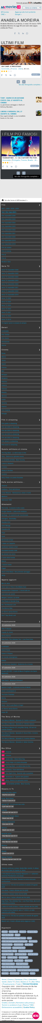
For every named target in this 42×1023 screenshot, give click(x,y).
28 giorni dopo (32, 932)
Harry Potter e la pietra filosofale (12, 477)
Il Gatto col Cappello (8, 543)
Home (4, 979)
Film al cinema (6, 251)
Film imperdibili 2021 (9, 233)
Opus (29, 938)
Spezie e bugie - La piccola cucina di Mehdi (16, 687)
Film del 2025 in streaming (10, 427)
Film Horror (5, 338)
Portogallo (16, 160)
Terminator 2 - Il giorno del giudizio (17, 777)
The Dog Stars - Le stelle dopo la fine (14, 453)
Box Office (36, 982)
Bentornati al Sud (7, 540)
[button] (36, 1016)
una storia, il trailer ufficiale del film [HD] (15, 890)
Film (25, 979)
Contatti (12, 1003)
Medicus (4, 845)
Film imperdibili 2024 (9, 223)
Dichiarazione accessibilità (12, 1007)
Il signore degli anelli (9, 970)
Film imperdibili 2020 (9, 237)
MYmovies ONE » (5, 13)
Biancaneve (33, 941)
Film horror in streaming (9, 445)
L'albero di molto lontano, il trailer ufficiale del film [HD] (20, 906)
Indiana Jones (12, 957)
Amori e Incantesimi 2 (9, 691)
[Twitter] (19, 33)
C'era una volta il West (9, 792)
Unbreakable (23, 957)
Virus (4, 957)
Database (18, 979)
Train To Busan (6, 629)
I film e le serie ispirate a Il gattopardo (14, 941)
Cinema (11, 979)
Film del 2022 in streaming (10, 437)
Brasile (30, 160)
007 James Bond (20, 954)
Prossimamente (9, 984)
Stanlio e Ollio (6, 839)
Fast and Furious (22, 964)
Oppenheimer (18, 944)
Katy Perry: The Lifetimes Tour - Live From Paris (17, 639)
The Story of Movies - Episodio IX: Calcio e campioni (19, 720)
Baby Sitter (28, 944)
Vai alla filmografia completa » (30, 84)
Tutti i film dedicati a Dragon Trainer (13, 938)
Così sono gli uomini (8, 594)
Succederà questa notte (9, 550)
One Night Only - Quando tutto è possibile (19, 773)
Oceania (4, 486)
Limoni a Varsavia (7, 463)
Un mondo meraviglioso (9, 657)
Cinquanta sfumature (25, 951)
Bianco (4, 561)
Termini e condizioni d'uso (12, 1005)
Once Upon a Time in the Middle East (14, 587)
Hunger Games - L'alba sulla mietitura (14, 511)
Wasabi (4, 851)
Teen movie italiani (8, 964)
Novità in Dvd (6, 262)
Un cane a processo (11, 66)
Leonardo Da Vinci (19, 948)
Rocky (32, 973)
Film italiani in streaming (10, 441)
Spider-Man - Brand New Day (15, 759)
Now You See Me (7, 935)
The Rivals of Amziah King (10, 601)
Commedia (5, 69)
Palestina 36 (6, 529)
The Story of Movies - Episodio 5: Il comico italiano (18, 738)
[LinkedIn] (23, 33)
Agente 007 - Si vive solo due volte (13, 804)
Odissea (8, 755)
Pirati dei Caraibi (7, 954)
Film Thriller (6, 334)
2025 (12, 208)
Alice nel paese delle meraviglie (28, 970)
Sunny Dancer (6, 636)
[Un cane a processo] (20, 55)
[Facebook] (15, 33)
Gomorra (23, 932)
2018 (36, 160)
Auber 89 (5, 712)
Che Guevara (14, 973)
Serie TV (11, 982)
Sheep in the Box (7, 470)
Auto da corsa (32, 954)
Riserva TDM (28, 1005)
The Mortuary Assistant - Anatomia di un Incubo (17, 664)
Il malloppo (5, 646)
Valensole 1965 (7, 500)
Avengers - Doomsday (9, 518)
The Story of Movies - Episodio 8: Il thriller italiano (18, 724)
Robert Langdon (7, 961)
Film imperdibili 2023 (9, 226)
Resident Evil (6, 522)
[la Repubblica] (38, 3)
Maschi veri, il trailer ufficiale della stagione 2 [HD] (18, 921)
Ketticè (4, 660)
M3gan (17, 935)
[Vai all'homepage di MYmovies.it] (10, 8)
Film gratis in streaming (9, 423)
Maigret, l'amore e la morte (10, 597)
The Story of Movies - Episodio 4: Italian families (17, 742)
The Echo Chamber (8, 694)
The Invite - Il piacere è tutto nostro (13, 508)
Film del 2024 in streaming (10, 430)
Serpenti (4, 701)
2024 (20, 69)
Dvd (17, 982)
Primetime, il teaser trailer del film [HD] (14, 894)
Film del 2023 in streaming (10, 434)
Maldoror (5, 496)
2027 (3, 208)
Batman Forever (7, 857)
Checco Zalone (7, 944)
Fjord (3, 536)
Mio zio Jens (6, 583)
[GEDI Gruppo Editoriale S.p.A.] (30, 3)
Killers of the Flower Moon (10, 816)
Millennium (28, 961)
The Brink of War (7, 608)
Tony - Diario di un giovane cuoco (13, 456)
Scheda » (35, 75)
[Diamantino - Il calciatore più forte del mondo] (20, 146)
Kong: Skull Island (8, 798)
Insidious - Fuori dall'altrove (11, 489)
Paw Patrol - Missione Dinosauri (12, 680)
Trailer (18, 984)
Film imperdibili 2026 (9, 215)
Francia (14, 69)
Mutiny (4, 698)
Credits (4, 1003)
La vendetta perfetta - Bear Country (13, 460)
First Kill (4, 810)
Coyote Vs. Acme (7, 632)
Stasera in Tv (26, 982)
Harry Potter (19, 961)
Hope (3, 533)
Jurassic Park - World (9, 951)
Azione (4, 345)
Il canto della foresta (8, 557)
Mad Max (5, 973)
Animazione (5, 342)
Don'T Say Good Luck (9, 615)
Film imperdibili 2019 (9, 240)
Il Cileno (4, 467)
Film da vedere (6, 247)
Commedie (5, 331)
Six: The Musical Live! (9, 604)
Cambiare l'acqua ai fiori (10, 547)
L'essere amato (7, 565)
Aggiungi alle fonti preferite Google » (25, 13)
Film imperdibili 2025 (9, 219)
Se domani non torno (8, 554)
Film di (4, 254)
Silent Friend (6, 650)
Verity (3, 575)
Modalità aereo (7, 833)
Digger (4, 568)
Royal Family (6, 948)
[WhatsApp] (27, 33)
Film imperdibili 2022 (9, 230)
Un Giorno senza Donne (10, 612)
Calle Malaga (6, 526)
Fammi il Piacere (7, 653)
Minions (4, 932)
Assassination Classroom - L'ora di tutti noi (16, 590)
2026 (8, 208)
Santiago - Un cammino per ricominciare (15, 515)
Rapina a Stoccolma (8, 822)
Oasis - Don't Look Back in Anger (12, 705)
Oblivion (4, 828)
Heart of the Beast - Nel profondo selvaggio (16, 572)
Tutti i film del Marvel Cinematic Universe (15, 967)
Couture (4, 474)
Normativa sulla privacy (25, 1003)
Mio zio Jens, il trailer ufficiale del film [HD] (16, 897)
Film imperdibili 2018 (9, 244)
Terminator (24, 973)
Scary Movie (13, 932)
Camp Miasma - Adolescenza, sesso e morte (16, 493)
